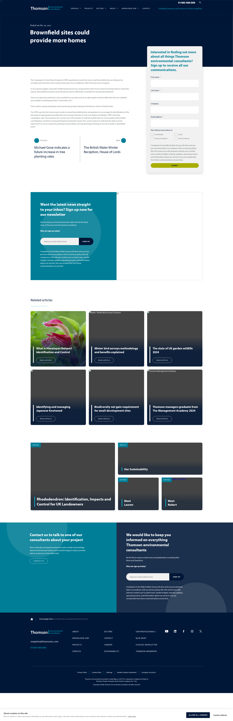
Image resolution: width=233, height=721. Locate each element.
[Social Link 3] (183, 631)
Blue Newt (141, 638)
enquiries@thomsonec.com (44, 641)
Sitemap (109, 672)
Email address (156, 117)
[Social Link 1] (166, 631)
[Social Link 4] (192, 631)
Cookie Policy (96, 672)
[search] (200, 2)
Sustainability (111, 651)
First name (155, 77)
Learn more (132, 716)
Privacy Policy (82, 672)
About (113, 8)
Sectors (100, 8)
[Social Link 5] (200, 631)
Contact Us (38, 561)
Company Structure (148, 672)
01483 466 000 (186, 2)
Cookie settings (220, 715)
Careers (108, 644)
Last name (155, 90)
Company (155, 103)
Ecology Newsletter (146, 644)
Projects (89, 8)
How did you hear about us (161, 130)
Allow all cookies (198, 715)
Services (75, 8)
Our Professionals (146, 631)
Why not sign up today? (50, 231)
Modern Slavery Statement (127, 672)
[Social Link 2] (175, 631)
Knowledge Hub (129, 8)
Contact (146, 8)
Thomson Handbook (146, 651)
